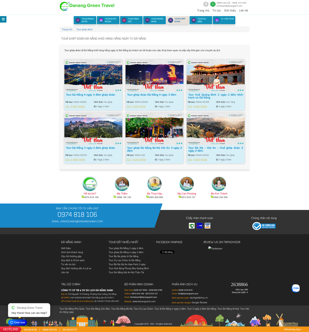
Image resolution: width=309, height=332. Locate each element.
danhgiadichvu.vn (199, 297)
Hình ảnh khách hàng (72, 252)
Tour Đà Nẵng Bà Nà (121, 308)
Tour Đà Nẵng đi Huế (228, 308)
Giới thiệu (230, 10)
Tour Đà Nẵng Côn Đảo (98, 308)
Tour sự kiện (202, 20)
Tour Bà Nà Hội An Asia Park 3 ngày (127, 264)
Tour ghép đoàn (179, 20)
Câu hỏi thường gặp (71, 256)
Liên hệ (243, 10)
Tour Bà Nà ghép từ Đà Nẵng (123, 256)
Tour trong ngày (157, 20)
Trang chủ (203, 10)
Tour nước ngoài (111, 20)
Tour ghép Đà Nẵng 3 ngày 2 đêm (126, 248)
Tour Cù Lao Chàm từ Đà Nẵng (124, 260)
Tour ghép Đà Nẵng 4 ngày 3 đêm (126, 252)
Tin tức (216, 10)
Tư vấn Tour (227, 19)
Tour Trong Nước (88, 20)
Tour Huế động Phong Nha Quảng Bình (129, 268)
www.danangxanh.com (144, 301)
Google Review (199, 302)
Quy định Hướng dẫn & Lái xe (76, 268)
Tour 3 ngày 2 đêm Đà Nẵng (201, 308)
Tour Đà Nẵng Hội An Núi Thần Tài (126, 272)
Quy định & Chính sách (73, 260)
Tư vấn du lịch (68, 264)
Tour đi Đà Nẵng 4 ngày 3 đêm (170, 308)
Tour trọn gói (133, 20)
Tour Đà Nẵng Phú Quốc (72, 308)
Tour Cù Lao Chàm (143, 308)
